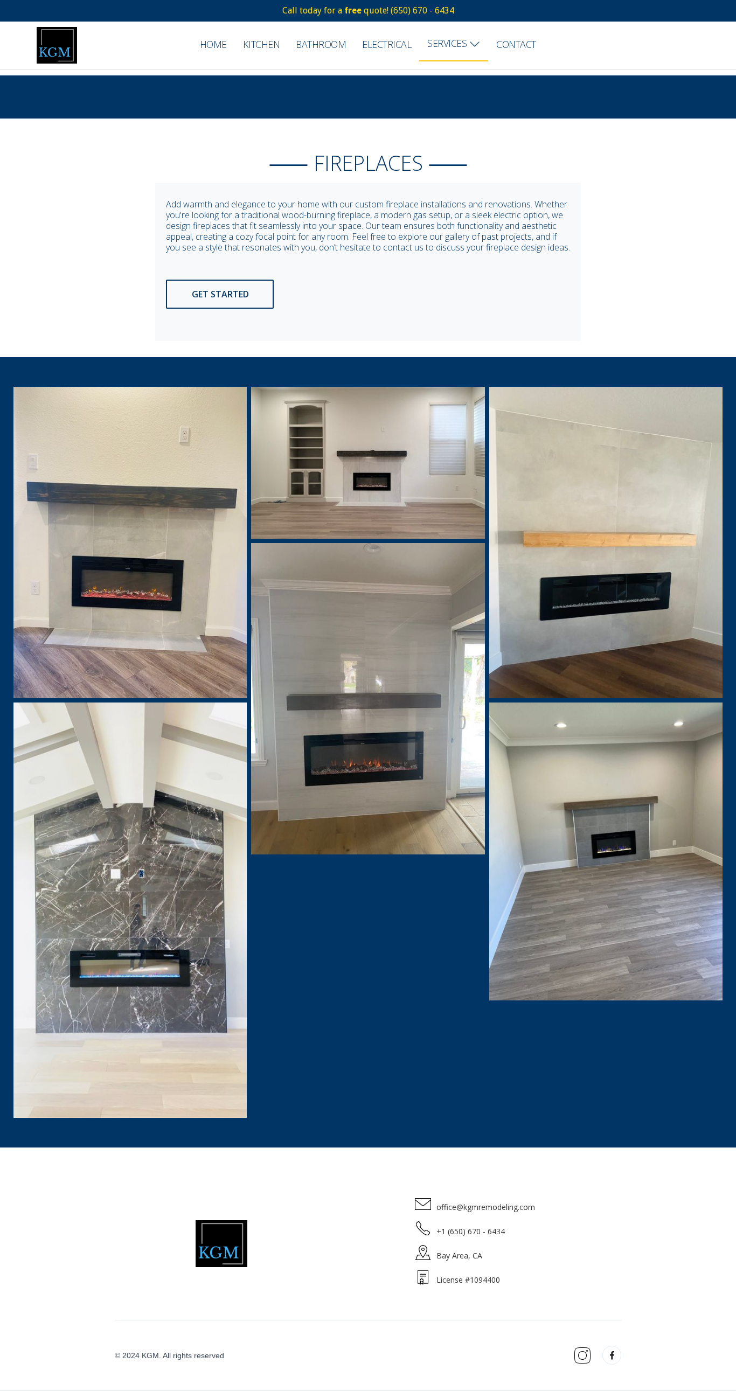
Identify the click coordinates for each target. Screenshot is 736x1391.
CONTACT (516, 44)
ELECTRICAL (386, 44)
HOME (213, 44)
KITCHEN (261, 44)
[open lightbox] (130, 542)
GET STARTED (220, 294)
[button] (453, 44)
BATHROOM (321, 44)
